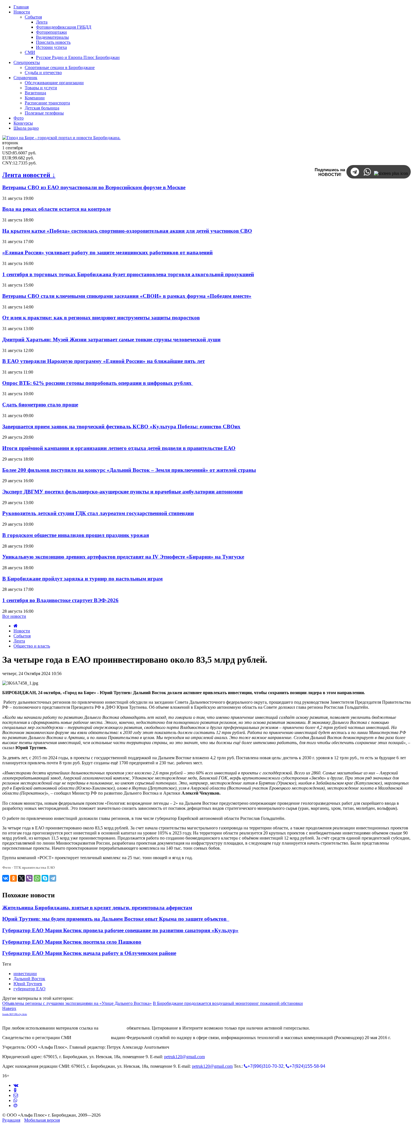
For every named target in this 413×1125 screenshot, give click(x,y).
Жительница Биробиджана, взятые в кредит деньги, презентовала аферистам (97, 908)
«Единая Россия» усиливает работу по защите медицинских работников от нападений (107, 252)
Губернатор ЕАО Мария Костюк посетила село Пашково (71, 942)
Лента (19, 641)
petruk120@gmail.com (184, 1056)
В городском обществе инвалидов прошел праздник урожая (75, 535)
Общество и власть (31, 646)
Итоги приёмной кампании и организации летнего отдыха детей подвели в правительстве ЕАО (118, 448)
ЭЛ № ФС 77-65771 (91, 1037)
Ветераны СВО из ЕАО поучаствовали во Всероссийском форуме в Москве (93, 187)
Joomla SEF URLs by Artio (14, 1014)
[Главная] (15, 625)
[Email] (15, 1105)
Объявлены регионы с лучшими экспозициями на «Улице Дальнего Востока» (77, 1003)
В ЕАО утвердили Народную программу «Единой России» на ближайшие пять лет (103, 361)
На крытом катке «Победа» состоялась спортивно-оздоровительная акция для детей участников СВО (127, 231)
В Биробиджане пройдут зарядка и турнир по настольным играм (82, 579)
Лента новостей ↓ (28, 175)
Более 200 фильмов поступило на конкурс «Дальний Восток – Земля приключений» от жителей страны (129, 470)
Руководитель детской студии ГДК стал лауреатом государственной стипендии (98, 513)
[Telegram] (52, 878)
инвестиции (25, 973)
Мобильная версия (42, 1120)
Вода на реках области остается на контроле (56, 209)
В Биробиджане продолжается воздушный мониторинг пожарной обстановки (228, 1003)
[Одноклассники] (13, 878)
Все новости (14, 616)
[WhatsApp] (37, 878)
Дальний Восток (29, 978)
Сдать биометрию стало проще (40, 405)
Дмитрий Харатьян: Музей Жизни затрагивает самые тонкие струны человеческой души (111, 339)
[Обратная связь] (15, 1095)
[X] (21, 878)
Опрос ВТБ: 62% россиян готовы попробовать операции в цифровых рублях (97, 383)
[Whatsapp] (15, 1100)
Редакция (11, 1120)
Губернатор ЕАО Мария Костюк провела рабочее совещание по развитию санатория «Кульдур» (120, 930)
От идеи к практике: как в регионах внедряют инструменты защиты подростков (101, 318)
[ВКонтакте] (5, 878)
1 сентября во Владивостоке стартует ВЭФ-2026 (60, 600)
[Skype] (45, 878)
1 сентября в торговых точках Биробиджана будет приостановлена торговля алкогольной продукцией (128, 274)
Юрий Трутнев (27, 983)
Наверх (9, 1008)
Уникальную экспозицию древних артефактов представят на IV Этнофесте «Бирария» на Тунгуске (123, 557)
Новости (21, 630)
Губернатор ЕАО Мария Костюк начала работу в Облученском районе (89, 953)
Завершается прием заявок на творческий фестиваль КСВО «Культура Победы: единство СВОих (121, 426)
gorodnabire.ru (112, 1028)
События (22, 636)
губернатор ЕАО (29, 988)
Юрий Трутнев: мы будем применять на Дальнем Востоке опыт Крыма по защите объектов (115, 919)
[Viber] (29, 878)
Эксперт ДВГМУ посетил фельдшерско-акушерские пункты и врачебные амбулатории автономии (122, 492)
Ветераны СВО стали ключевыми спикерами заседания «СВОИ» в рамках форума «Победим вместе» (126, 296)
